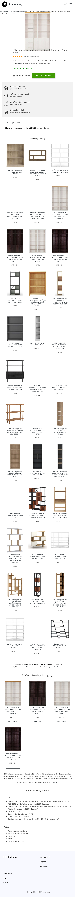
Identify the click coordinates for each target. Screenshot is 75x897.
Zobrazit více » (45, 63)
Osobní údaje (7, 874)
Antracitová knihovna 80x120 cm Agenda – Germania (15, 344)
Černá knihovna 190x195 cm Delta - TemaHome (60, 645)
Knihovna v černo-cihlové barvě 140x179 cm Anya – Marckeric (37, 515)
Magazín (43, 862)
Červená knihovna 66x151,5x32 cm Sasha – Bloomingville (60, 387)
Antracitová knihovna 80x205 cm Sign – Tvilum (37, 473)
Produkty (5, 11)
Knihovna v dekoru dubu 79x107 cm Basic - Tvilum (15, 172)
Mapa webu (44, 866)
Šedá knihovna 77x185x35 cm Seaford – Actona (15, 515)
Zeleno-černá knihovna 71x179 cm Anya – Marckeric (15, 300)
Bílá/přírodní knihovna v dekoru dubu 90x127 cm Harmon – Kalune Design (15, 558)
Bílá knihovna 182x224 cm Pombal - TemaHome (15, 645)
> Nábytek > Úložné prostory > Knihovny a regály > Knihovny (28, 11)
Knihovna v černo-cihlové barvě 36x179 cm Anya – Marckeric (37, 601)
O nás (5, 878)
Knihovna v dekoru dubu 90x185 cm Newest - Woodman (60, 515)
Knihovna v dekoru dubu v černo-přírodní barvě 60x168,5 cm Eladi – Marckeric (60, 603)
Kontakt (5, 882)
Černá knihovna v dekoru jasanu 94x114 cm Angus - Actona (15, 387)
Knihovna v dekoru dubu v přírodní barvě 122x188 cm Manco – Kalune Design (15, 603)
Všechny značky (45, 857)
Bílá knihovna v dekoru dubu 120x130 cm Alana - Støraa (38, 556)
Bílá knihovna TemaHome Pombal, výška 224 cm (60, 556)
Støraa (20, 63)
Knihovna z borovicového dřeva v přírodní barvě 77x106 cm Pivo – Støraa (37, 302)
